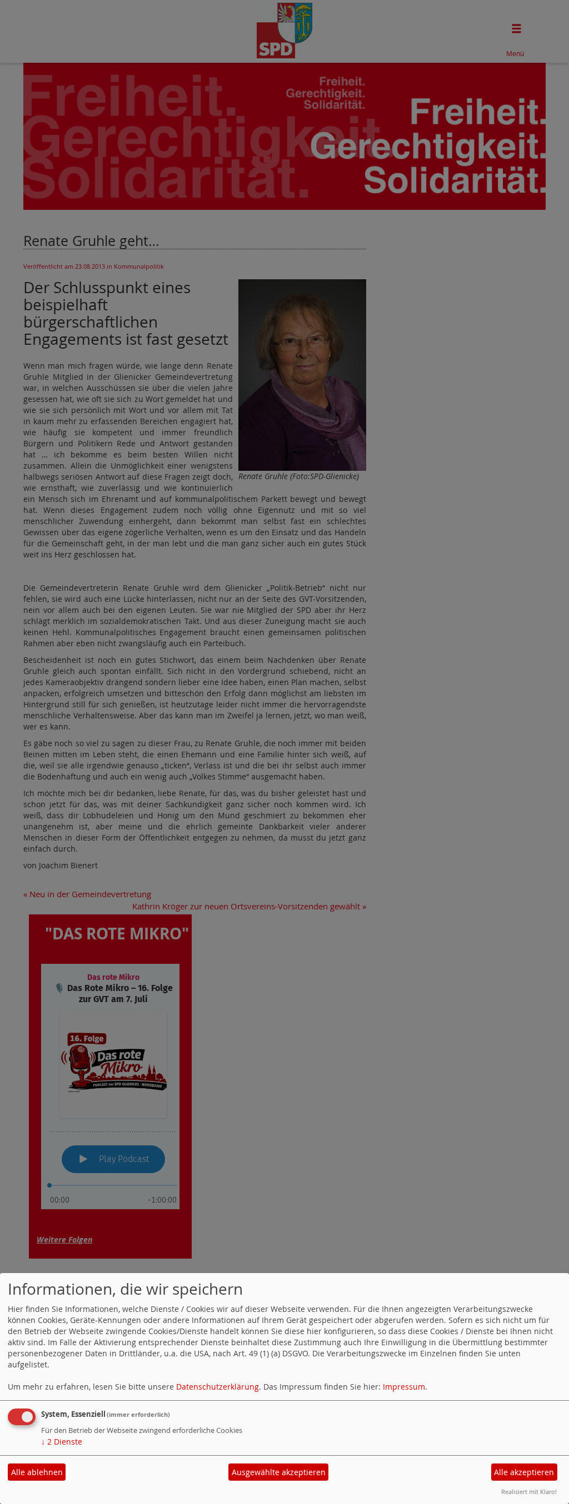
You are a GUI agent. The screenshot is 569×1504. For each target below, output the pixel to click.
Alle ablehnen (37, 1472)
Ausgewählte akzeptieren (279, 1472)
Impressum (404, 1386)
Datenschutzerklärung (217, 1386)
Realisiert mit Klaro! (529, 1491)
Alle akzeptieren (524, 1472)
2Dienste (61, 1441)
